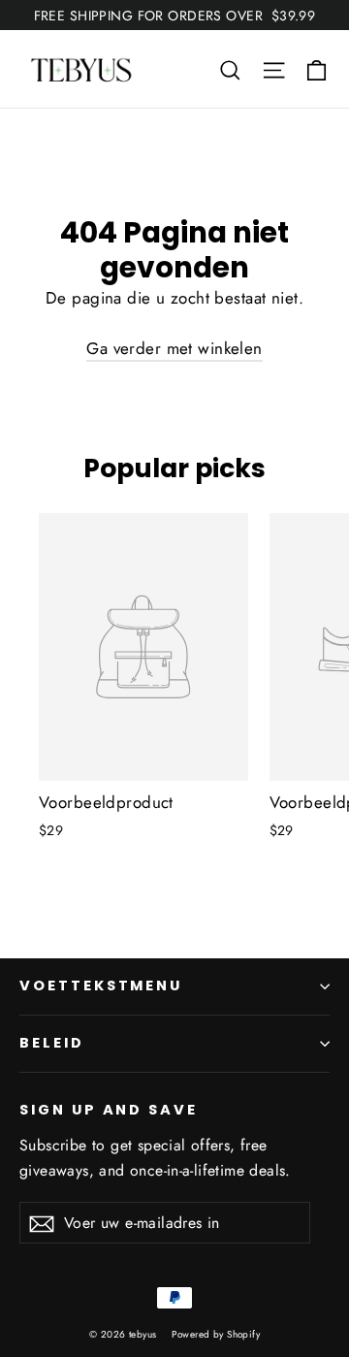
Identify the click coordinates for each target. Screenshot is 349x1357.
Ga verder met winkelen (174, 348)
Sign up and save (108, 1109)
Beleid (51, 1042)
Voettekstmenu (100, 985)
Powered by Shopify (216, 1334)
